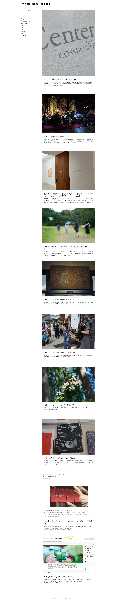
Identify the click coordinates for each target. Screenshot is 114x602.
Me (22, 17)
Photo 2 (23, 27)
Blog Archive (24, 23)
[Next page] (73, 591)
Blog (22, 19)
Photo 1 (23, 25)
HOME (23, 15)
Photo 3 (23, 29)
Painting (23, 31)
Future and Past (25, 21)
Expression (24, 33)
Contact (23, 36)
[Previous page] (63, 591)
